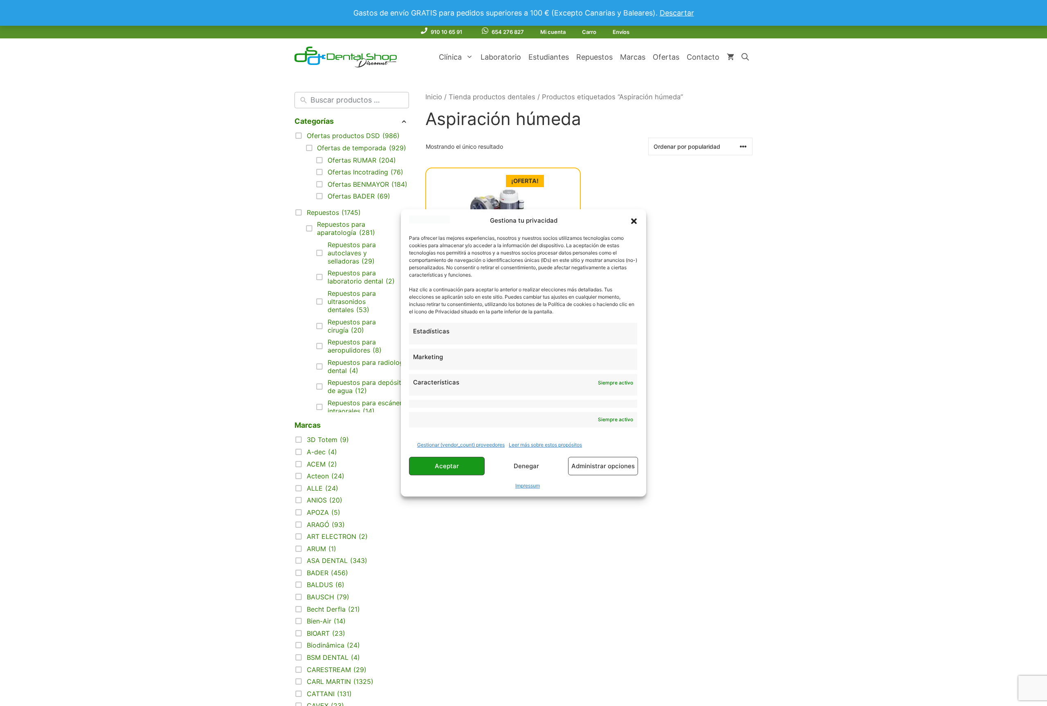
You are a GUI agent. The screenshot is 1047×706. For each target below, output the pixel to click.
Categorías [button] (314, 121)
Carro (589, 32)
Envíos (621, 32)
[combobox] (357, 100)
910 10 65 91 (446, 32)
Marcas (632, 57)
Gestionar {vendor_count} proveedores (461, 445)
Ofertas (666, 57)
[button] (634, 221)
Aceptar (447, 466)
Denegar (526, 466)
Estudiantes (548, 57)
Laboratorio (501, 57)
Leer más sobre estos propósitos (545, 445)
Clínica (450, 57)
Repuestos (594, 57)
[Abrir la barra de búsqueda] (745, 57)
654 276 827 (508, 32)
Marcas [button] (307, 425)
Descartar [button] (677, 13)
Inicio (433, 97)
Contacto (703, 57)
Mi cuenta (553, 32)
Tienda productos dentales (492, 97)
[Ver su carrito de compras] (730, 57)
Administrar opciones (603, 466)
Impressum (527, 486)
